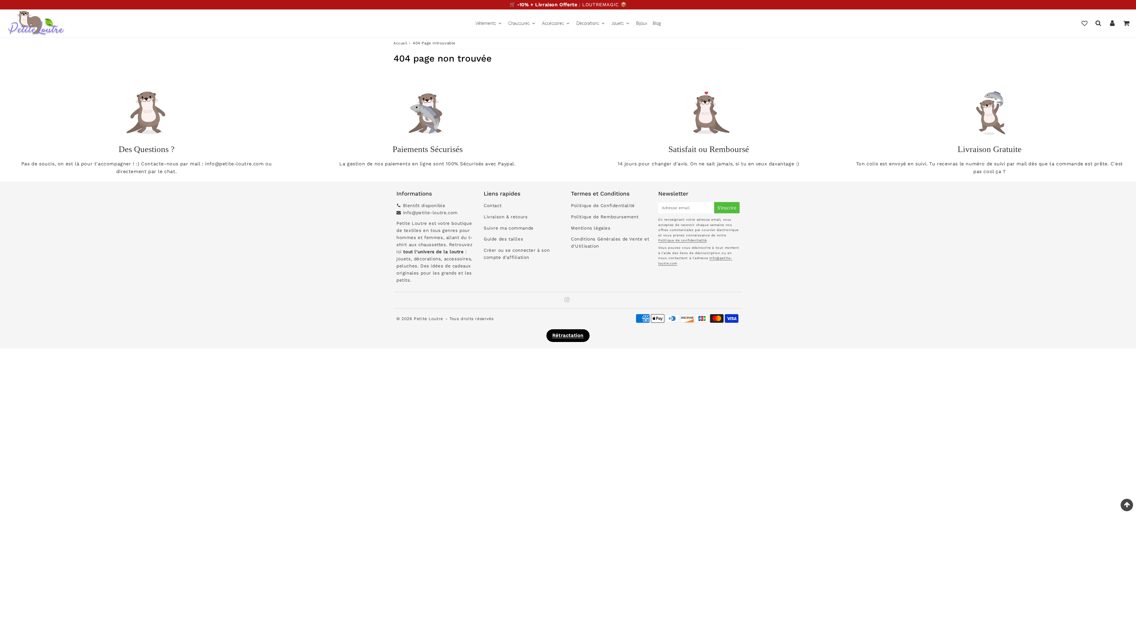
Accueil (400, 43)
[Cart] (1126, 23)
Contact (492, 205)
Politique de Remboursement (605, 217)
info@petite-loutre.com (430, 212)
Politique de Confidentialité (603, 205)
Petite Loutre (428, 318)
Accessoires (553, 23)
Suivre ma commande (509, 228)
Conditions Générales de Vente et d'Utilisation (610, 242)
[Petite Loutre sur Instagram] (567, 300)
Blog (657, 23)
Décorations (587, 23)
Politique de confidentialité (682, 240)
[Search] (1098, 23)
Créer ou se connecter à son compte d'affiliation (517, 254)
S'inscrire (726, 207)
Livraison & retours (505, 217)
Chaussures (519, 23)
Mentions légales (591, 228)
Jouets (617, 23)
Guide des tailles (503, 239)
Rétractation (568, 335)
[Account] (1112, 23)
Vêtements (485, 23)
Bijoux (641, 23)
